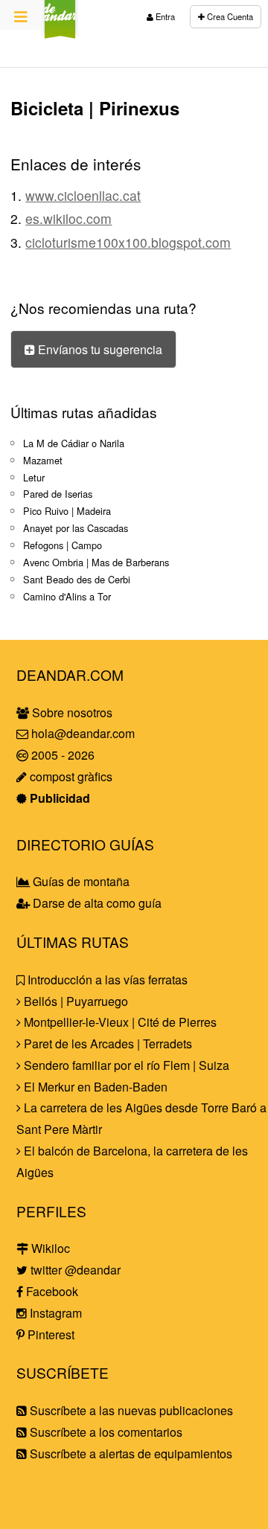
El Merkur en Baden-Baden (94, 1086)
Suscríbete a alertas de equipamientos (129, 1453)
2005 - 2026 (61, 754)
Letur (34, 477)
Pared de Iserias (57, 494)
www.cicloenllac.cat (83, 195)
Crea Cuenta (229, 16)
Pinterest (49, 1334)
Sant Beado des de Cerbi (76, 579)
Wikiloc (49, 1248)
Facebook (50, 1291)
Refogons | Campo (62, 545)
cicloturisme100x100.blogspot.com (128, 242)
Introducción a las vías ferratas (106, 979)
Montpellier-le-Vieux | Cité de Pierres (119, 1021)
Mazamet (43, 460)
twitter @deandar (74, 1269)
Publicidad (58, 798)
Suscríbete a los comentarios (104, 1431)
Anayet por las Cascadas (75, 528)
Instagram (54, 1312)
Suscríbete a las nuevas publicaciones (130, 1410)
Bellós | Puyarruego (74, 1001)
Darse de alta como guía (96, 902)
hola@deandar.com (83, 733)
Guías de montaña (80, 881)
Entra (164, 16)
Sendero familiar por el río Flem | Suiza (125, 1065)
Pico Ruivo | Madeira (67, 511)
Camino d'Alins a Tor (67, 596)
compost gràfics (69, 776)
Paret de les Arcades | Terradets (106, 1043)
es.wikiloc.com (68, 218)
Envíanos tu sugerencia (98, 349)
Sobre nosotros (70, 712)
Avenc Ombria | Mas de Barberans (96, 562)
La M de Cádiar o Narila (73, 443)
